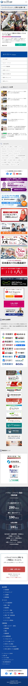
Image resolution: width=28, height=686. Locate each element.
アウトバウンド (10, 151)
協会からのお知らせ (7, 73)
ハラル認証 (15, 146)
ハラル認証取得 (8, 602)
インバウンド (21, 148)
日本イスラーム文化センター (18, 160)
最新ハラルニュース (7, 77)
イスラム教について (9, 641)
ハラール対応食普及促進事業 (20, 155)
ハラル (8, 148)
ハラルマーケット (13, 164)
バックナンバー (18, 296)
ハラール (19, 146)
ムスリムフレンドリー (14, 148)
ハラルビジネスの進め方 (10, 646)
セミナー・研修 (8, 610)
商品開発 (6, 607)
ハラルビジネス (4, 151)
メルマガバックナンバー (8, 659)
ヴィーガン (12, 157)
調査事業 (6, 628)
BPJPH (9, 162)
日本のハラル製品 (8, 643)
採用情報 (6, 597)
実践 (5, 630)
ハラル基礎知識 (6, 636)
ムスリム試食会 (4, 162)
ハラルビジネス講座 (4, 155)
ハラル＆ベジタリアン (5, 157)
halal (2, 146)
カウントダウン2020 (15, 162)
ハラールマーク (17, 151)
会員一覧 (5, 655)
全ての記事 (5, 59)
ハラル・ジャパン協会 (8, 146)
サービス (4, 600)
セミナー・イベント (7, 62)
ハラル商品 (7, 617)
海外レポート (5, 81)
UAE (18, 164)
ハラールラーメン (16, 153)
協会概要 (4, 587)
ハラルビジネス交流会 (5, 164)
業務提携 (6, 633)
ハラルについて (8, 638)
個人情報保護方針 (7, 661)
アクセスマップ (8, 592)
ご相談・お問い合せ (14, 569)
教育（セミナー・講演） (10, 625)
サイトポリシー (6, 664)
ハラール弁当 (9, 160)
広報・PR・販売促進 (9, 615)
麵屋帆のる (17, 157)
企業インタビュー (6, 70)
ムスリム (10, 153)
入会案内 (6, 594)
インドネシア (12, 155)
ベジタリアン (23, 157)
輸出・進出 (7, 605)
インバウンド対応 (8, 612)
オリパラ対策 (3, 160)
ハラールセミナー (4, 153)
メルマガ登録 (9, 296)
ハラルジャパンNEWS (8, 653)
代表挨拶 (6, 589)
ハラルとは (3, 148)
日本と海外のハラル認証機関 (11, 649)
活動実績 (4, 623)
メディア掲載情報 (6, 66)
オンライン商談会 (8, 620)
